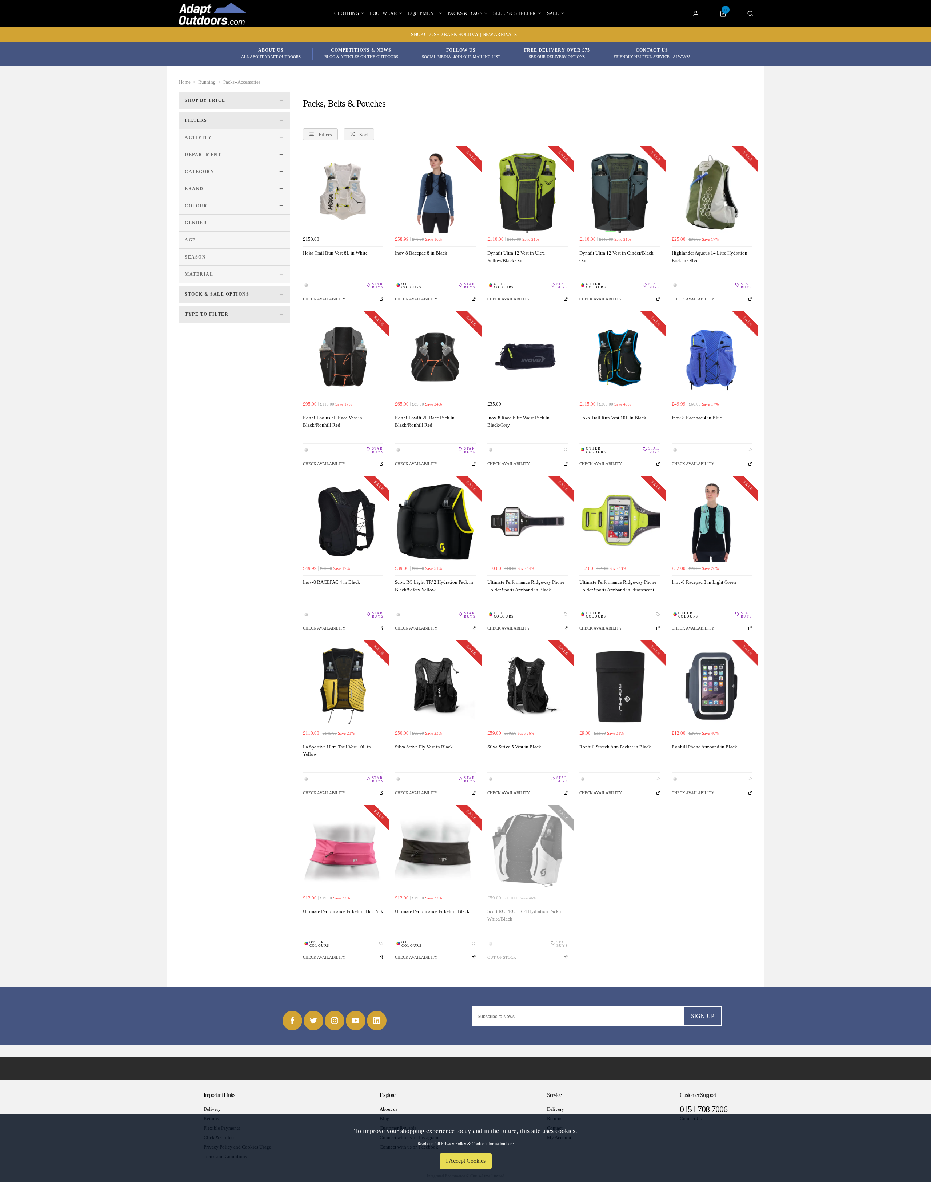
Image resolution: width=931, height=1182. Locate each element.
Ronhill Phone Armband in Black (704, 747)
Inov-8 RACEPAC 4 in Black (331, 582)
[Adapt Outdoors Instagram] (334, 1020)
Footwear (383, 13)
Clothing (346, 13)
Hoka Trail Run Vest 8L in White (335, 253)
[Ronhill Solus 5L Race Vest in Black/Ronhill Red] (343, 357)
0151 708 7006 (703, 1109)
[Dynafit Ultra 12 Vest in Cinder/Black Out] (619, 192)
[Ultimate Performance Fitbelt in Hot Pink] (343, 851)
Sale (553, 13)
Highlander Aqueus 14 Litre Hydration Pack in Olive (709, 256)
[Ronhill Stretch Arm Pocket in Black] (619, 686)
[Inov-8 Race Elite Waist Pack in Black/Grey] (527, 357)
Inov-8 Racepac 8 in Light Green (704, 582)
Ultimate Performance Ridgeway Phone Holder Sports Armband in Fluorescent (617, 585)
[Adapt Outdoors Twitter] (313, 1020)
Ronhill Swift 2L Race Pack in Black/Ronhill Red (425, 421)
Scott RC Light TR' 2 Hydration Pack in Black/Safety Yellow (434, 585)
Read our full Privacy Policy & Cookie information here (465, 1144)
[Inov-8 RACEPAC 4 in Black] (343, 522)
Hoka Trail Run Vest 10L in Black (612, 417)
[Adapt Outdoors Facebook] (292, 1020)
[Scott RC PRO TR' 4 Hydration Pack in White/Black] (527, 851)
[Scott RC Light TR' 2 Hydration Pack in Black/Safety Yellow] (435, 522)
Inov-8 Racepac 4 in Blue (697, 417)
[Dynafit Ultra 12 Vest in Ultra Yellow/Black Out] (527, 192)
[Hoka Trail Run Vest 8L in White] (343, 192)
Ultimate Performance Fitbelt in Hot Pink (343, 911)
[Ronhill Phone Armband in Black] (712, 686)
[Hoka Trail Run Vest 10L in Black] (619, 357)
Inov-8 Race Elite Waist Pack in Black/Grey (518, 421)
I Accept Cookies (466, 1161)
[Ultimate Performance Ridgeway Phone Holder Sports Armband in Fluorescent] (619, 522)
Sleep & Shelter (514, 13)
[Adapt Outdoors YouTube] (355, 1020)
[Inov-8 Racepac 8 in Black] (435, 192)
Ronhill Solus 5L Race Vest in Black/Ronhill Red (332, 421)
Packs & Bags (465, 13)
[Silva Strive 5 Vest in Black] (527, 686)
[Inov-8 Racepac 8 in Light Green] (712, 522)
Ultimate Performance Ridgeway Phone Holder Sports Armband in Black (525, 585)
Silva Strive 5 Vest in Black (514, 747)
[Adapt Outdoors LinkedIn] (377, 1020)
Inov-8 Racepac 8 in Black (421, 253)
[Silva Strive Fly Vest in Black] (435, 686)
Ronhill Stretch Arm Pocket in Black (615, 747)
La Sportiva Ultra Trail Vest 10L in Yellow (337, 750)
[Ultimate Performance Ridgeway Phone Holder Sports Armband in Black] (527, 522)
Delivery (212, 1109)
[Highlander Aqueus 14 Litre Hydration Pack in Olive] (712, 192)
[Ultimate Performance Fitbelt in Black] (435, 851)
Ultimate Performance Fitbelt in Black (432, 911)
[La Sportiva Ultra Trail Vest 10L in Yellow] (343, 686)
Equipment (422, 13)
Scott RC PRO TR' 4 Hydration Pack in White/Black (525, 915)
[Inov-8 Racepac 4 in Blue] (712, 357)
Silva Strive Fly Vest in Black (424, 747)
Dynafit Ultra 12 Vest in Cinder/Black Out (616, 256)
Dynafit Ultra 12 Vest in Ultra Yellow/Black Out (516, 256)
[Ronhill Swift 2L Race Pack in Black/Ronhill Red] (435, 357)
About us (388, 1109)
